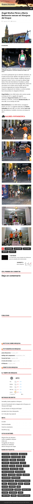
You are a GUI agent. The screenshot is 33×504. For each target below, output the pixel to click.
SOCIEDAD (4, 492)
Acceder (4, 421)
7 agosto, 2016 (6, 21)
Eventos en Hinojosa (10, 367)
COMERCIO (12, 460)
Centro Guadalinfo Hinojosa (9, 439)
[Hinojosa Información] (16, 6)
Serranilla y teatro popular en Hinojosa (12, 401)
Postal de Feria (6, 358)
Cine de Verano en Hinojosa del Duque (12, 408)
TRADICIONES (5, 495)
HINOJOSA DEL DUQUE (7, 480)
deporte (5, 251)
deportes (26, 466)
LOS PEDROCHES (12, 483)
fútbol (19, 474)
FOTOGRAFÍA (11, 474)
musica (21, 483)
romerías (17, 489)
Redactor (14, 21)
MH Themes (26, 502)
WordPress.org (5, 429)
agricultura (23, 454)
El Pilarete (4, 363)
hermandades (16, 477)
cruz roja (5, 466)
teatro (20, 492)
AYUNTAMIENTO (16, 457)
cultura (12, 466)
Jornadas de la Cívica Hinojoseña (10, 411)
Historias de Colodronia (8, 444)
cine (23, 457)
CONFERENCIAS (14, 463)
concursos (5, 463)
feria (21, 469)
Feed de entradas (6, 424)
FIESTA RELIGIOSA (20, 472)
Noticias (12, 251)
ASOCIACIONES (6, 457)
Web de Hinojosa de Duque (9, 446)
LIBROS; (4, 483)
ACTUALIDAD (18, 248)
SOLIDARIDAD (13, 492)
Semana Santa (26, 489)
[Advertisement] (16, 330)
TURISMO (13, 495)
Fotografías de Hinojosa (12, 349)
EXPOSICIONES (14, 469)
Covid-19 (23, 463)
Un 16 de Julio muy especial (9, 414)
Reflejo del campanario (8, 355)
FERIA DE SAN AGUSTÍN (8, 472)
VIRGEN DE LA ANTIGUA (23, 495)
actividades (9, 248)
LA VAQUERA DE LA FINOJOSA (22, 480)
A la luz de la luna (7, 361)
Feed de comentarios (7, 427)
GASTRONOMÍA (6, 477)
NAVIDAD (27, 483)
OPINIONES (12, 486)
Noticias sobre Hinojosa (11, 343)
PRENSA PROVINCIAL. (7, 489)
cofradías (5, 460)
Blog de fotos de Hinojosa (8, 437)
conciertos (21, 460)
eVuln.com (4, 441)
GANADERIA (26, 474)
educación (5, 469)
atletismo (27, 248)
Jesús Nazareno (6, 353)
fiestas (4, 474)
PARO (18, 486)
